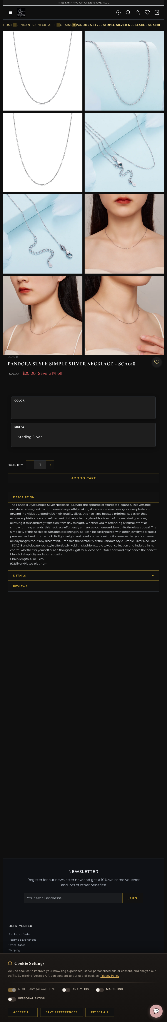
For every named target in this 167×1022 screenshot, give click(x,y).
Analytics (80, 989)
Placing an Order (19, 934)
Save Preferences (61, 1012)
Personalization (31, 998)
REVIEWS (20, 586)
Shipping (14, 950)
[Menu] (10, 12)
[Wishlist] (147, 12)
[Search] (128, 12)
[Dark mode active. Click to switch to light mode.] (118, 12)
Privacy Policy (109, 975)
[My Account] (137, 12)
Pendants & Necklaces (37, 25)
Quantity (15, 465)
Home (8, 25)
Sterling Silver (30, 437)
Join (132, 898)
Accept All (22, 1012)
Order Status (16, 944)
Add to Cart (83, 478)
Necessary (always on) (36, 989)
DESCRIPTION (24, 497)
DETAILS (19, 575)
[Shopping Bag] (157, 12)
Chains (66, 25)
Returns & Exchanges (22, 939)
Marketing (114, 989)
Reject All (100, 1012)
